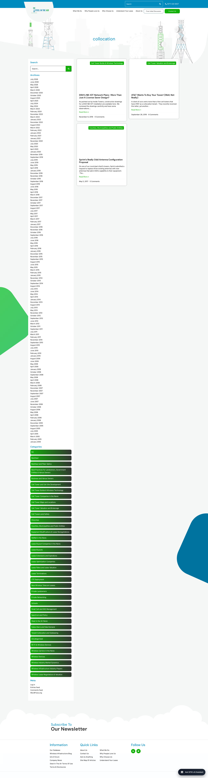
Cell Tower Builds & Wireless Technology (47, 490)
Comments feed (36, 690)
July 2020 (34, 144)
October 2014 (35, 281)
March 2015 (34, 270)
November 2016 (36, 230)
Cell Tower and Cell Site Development (46, 484)
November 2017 (36, 200)
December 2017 (36, 197)
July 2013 (34, 308)
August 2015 (35, 262)
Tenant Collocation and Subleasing (44, 633)
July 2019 (34, 160)
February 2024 (36, 111)
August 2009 (35, 359)
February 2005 (35, 439)
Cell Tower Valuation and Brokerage (45, 508)
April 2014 (34, 297)
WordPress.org (36, 693)
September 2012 (36, 318)
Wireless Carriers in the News (42, 651)
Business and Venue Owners (42, 478)
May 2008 (34, 377)
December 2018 (36, 173)
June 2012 (34, 321)
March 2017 (34, 219)
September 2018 (36, 181)
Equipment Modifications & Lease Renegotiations (50, 532)
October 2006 (35, 407)
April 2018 (34, 192)
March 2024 (35, 109)
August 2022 (35, 125)
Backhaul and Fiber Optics (41, 464)
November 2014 (36, 278)
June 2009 (34, 361)
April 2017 (34, 216)
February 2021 (35, 136)
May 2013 (34, 310)
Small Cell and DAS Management (44, 609)
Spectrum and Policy (39, 615)
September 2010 (36, 342)
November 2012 (36, 313)
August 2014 (35, 286)
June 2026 (34, 82)
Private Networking (38, 597)
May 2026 (34, 85)
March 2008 (35, 383)
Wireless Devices (38, 657)
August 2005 (35, 428)
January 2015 (35, 275)
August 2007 (35, 396)
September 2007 (36, 393)
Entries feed (35, 687)
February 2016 (35, 248)
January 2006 (35, 420)
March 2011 (34, 334)
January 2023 (35, 119)
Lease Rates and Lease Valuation (43, 568)
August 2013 (35, 305)
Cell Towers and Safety (40, 514)
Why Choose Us (107, 11)
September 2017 (36, 205)
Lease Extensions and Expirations (44, 556)
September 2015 (36, 259)
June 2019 (34, 162)
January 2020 (35, 152)
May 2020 (34, 146)
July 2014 (34, 289)
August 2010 (35, 345)
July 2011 (33, 332)
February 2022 (35, 130)
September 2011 (36, 329)
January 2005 (35, 442)
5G (32, 452)
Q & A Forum (54, 757)
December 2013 (36, 302)
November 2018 (36, 176)
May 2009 (34, 364)
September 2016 (36, 235)
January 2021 (35, 138)
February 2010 (35, 353)
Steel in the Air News (39, 621)
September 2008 (36, 375)
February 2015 (35, 273)
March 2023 (35, 117)
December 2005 (36, 423)
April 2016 (34, 246)
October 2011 (35, 326)
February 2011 (35, 337)
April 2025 (34, 101)
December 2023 (36, 114)
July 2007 (34, 399)
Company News (56, 760)
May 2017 (33, 214)
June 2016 (34, 240)
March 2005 (35, 436)
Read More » (84, 112)
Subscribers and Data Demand (43, 627)
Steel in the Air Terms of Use (61, 764)
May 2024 (34, 106)
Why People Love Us (92, 11)
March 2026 (35, 90)
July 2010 (34, 348)
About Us (139, 11)
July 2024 (34, 103)
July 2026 (34, 79)
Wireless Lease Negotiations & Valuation (46, 675)
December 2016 (36, 227)
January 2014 (35, 300)
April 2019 (34, 168)
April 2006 (34, 415)
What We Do (77, 11)
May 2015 (34, 267)
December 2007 (36, 388)
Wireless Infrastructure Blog (61, 754)
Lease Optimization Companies (43, 562)
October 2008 (35, 372)
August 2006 (35, 410)
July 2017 (33, 211)
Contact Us (84, 754)
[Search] (160, 4)
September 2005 (36, 426)
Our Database (55, 750)
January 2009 (35, 369)
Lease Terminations (38, 573)
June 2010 (34, 351)
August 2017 (35, 208)
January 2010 (35, 356)
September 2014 (36, 283)
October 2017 (35, 203)
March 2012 (34, 324)
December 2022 (36, 122)
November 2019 (36, 154)
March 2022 (35, 128)
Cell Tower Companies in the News (44, 496)
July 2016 (34, 238)
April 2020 (34, 149)
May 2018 (34, 189)
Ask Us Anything (86, 757)
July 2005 (34, 431)
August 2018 (35, 184)
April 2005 (34, 434)
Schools (34, 603)
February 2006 (35, 418)
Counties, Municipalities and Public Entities (48, 526)
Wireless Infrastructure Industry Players (46, 669)
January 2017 (35, 224)
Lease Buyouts (37, 550)
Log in (32, 685)
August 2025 (35, 98)
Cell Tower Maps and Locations (43, 502)
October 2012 (35, 316)
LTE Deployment (37, 579)
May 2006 (34, 412)
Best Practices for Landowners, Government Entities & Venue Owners (48, 471)
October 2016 (35, 232)
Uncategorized (37, 639)
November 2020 (36, 141)
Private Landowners (39, 591)
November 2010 (36, 340)
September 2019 (36, 157)
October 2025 (35, 95)
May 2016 (34, 243)
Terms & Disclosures (58, 767)
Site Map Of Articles (88, 760)
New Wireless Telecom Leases (43, 585)
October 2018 (35, 179)
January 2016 (35, 251)
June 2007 (34, 402)
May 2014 (34, 294)
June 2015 (34, 265)
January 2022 (35, 133)
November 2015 (36, 257)
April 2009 (34, 367)
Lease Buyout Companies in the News (45, 544)
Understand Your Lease (124, 11)
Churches (35, 520)
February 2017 (35, 222)
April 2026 (34, 87)
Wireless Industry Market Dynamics (45, 663)
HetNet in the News (38, 538)
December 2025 (36, 93)
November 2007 (36, 391)
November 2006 (36, 404)
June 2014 (34, 291)
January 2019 (35, 171)
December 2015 (36, 254)
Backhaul (34, 458)
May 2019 (34, 165)
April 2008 (34, 380)
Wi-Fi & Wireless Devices (41, 645)
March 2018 (34, 195)
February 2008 (35, 385)
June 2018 (34, 187)
